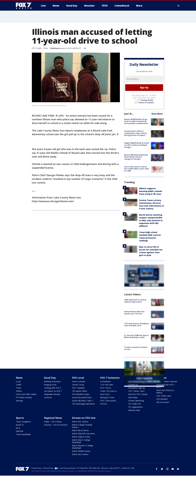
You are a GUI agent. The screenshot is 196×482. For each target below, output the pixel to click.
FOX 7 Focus (105, 388)
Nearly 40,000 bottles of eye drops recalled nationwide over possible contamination (136, 121)
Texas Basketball (23, 434)
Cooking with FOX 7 (52, 388)
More (139, 5)
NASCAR (19, 431)
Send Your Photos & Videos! (165, 391)
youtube (173, 469)
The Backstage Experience (83, 404)
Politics (19, 391)
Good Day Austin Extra (82, 397)
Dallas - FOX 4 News (53, 421)
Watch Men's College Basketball (81, 441)
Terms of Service (146, 102)
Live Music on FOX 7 (53, 391)
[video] (157, 302)
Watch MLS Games (80, 454)
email (178, 469)
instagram (167, 469)
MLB (18, 428)
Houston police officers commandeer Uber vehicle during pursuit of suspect (135, 133)
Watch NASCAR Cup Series (83, 433)
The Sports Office (79, 391)
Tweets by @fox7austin (135, 389)
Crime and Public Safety (26, 394)
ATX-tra (103, 404)
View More (157, 113)
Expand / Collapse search (178, 6)
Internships (133, 397)
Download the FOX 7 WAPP (165, 385)
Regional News (53, 417)
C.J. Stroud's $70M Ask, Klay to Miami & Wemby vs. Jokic (136, 336)
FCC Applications (135, 407)
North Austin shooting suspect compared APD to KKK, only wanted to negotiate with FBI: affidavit (151, 220)
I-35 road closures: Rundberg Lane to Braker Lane (136, 324)
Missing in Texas (107, 397)
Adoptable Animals (52, 394)
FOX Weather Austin (80, 394)
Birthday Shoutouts (52, 381)
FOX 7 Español (78, 388)
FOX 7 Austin (36, 48)
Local (18, 381)
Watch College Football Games (82, 426)
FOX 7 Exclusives (110, 377)
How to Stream (78, 381)
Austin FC (20, 425)
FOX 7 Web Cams (163, 396)
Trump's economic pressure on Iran (136, 348)
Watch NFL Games (80, 421)
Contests (48, 397)
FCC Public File (134, 404)
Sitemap (19, 400)
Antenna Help (134, 410)
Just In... (129, 113)
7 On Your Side (106, 384)
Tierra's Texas (78, 384)
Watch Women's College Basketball (82, 446)
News (46, 48)
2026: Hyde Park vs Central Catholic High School (135, 300)
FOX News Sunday (24, 397)
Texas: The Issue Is (108, 391)
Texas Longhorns (23, 421)
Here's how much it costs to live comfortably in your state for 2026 (136, 168)
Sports (20, 417)
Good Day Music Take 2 (82, 400)
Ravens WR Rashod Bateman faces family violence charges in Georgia (136, 157)
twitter (162, 469)
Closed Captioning (136, 400)
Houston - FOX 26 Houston (55, 425)
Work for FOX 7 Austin (137, 394)
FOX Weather (162, 399)
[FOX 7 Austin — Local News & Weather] (24, 6)
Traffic (18, 384)
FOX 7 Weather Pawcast (166, 381)
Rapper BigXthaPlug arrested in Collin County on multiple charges (136, 145)
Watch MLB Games (80, 430)
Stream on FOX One (83, 417)
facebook (157, 469)
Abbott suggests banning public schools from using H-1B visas (150, 191)
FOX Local (78, 377)
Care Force (105, 394)
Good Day (50, 377)
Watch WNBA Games (81, 451)
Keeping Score (50, 384)
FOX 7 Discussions (108, 400)
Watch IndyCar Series (81, 436)
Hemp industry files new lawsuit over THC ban (134, 312)
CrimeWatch (105, 381)
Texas (18, 388)
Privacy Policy (147, 100)
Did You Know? (162, 402)
